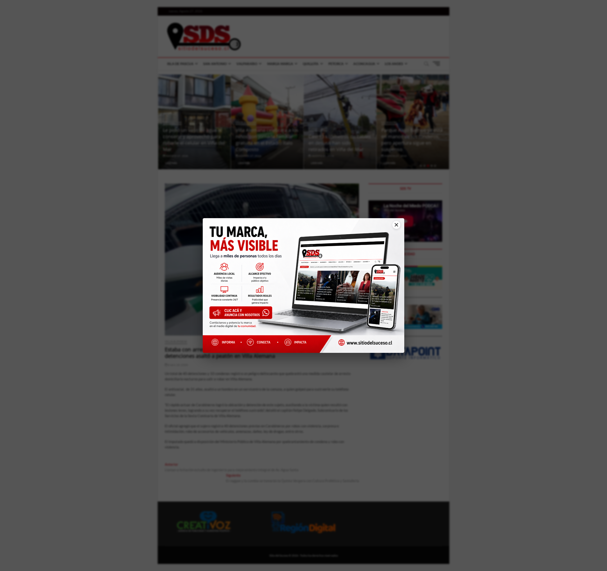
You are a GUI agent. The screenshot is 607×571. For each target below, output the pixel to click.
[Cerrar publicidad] (394, 227)
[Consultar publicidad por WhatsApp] (243, 314)
